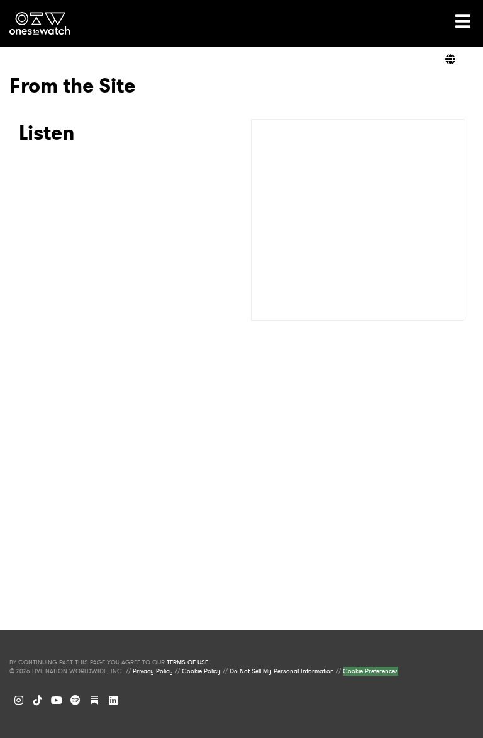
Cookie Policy (201, 671)
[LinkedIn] (113, 700)
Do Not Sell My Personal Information (282, 671)
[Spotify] (75, 700)
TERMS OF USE (187, 662)
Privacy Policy (153, 671)
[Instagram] (18, 700)
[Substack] (94, 700)
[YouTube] (56, 700)
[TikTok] (37, 700)
